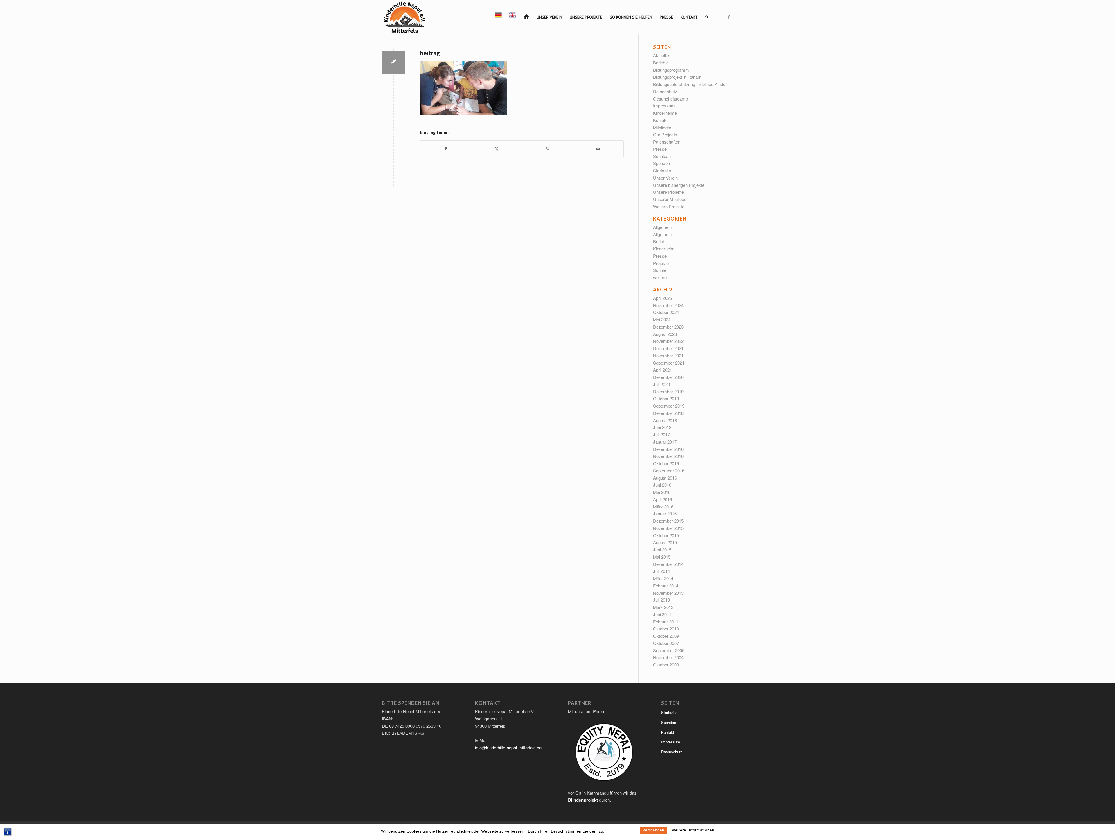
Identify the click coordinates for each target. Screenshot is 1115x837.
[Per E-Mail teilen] (598, 149)
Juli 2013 (661, 600)
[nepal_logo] (404, 17)
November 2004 (668, 657)
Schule (659, 270)
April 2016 (662, 499)
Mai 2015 (661, 557)
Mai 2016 (661, 492)
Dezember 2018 (668, 413)
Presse (660, 149)
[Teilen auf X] (496, 149)
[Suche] (707, 17)
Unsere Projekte (668, 192)
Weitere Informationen (692, 830)
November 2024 (668, 305)
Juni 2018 (662, 427)
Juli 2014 (661, 571)
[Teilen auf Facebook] (445, 149)
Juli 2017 (661, 434)
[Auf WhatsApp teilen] (547, 149)
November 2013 (668, 593)
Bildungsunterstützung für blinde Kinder (690, 84)
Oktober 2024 (666, 312)
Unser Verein (665, 178)
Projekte (661, 263)
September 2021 (668, 363)
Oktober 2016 (666, 463)
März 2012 (663, 607)
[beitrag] (393, 62)
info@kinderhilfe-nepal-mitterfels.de (508, 747)
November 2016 (668, 456)
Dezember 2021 (668, 348)
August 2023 (665, 334)
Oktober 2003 (666, 665)
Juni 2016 (662, 485)
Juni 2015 (662, 549)
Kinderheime (665, 113)
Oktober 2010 (666, 628)
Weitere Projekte (668, 206)
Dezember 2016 (668, 449)
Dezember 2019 (668, 391)
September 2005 (668, 650)
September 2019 (668, 406)
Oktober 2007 (666, 643)
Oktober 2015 (666, 535)
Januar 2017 (665, 442)
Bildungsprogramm (671, 70)
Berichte (661, 63)
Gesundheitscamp (670, 99)
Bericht (659, 241)
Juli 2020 (661, 384)
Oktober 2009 (666, 636)
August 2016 (665, 478)
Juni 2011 (662, 614)
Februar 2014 (665, 586)
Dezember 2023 (668, 327)
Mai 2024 (661, 319)
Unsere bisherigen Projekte (678, 185)
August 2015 (665, 542)
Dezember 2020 (668, 377)
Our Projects (665, 134)
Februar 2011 (665, 622)
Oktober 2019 (666, 398)
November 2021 (668, 355)
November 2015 (668, 528)
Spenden (661, 163)
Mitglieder (662, 127)
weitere (660, 277)
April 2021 (662, 370)
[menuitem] (498, 17)
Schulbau (662, 156)
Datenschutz (665, 91)
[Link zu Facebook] (728, 16)
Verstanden (653, 830)
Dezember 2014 (668, 564)
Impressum (664, 106)
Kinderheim (664, 248)
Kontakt (660, 120)
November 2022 (668, 341)
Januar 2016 (665, 513)
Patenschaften (666, 142)
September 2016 (668, 470)
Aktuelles (661, 55)
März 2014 (663, 578)
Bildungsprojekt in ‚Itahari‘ (677, 77)
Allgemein (662, 227)
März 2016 (663, 506)
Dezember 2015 (668, 521)
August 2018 (665, 420)
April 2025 (662, 298)
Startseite (662, 170)
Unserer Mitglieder (670, 199)
